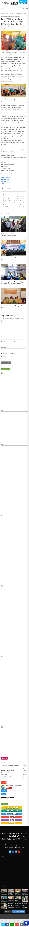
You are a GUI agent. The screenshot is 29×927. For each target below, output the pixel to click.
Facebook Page (5, 179)
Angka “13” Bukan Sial (6, 776)
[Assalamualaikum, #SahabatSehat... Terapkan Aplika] (4, 892)
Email (15, 341)
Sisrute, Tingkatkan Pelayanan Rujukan (10, 765)
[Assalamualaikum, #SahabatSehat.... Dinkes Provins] (18, 899)
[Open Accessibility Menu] (26, 923)
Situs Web (3, 347)
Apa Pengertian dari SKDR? (7, 770)
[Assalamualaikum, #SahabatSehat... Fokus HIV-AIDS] (18, 892)
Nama (3, 341)
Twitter (3, 183)
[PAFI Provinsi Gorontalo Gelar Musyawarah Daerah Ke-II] (13, 240)
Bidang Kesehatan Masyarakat (10, 16)
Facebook (3, 181)
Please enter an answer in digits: (8, 353)
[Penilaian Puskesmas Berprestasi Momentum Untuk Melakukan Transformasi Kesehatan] (13, 216)
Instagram (3, 185)
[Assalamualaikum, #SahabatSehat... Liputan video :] (25, 899)
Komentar (3, 322)
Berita (3, 16)
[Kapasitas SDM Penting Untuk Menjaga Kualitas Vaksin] (13, 288)
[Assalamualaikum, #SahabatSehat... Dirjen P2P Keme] (4, 899)
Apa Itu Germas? (5, 768)
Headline (18, 16)
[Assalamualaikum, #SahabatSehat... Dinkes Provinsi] (25, 892)
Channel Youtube (5, 177)
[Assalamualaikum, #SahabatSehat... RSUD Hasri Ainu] (11, 892)
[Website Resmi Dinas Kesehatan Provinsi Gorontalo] (14, 3)
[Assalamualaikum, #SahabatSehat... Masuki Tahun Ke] (18, 906)
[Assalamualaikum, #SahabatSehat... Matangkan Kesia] (11, 899)
